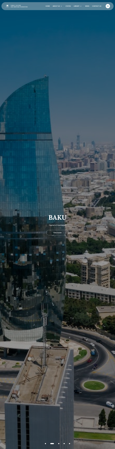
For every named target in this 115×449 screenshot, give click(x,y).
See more (57, 232)
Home (48, 6)
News (87, 6)
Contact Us (96, 6)
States (68, 6)
